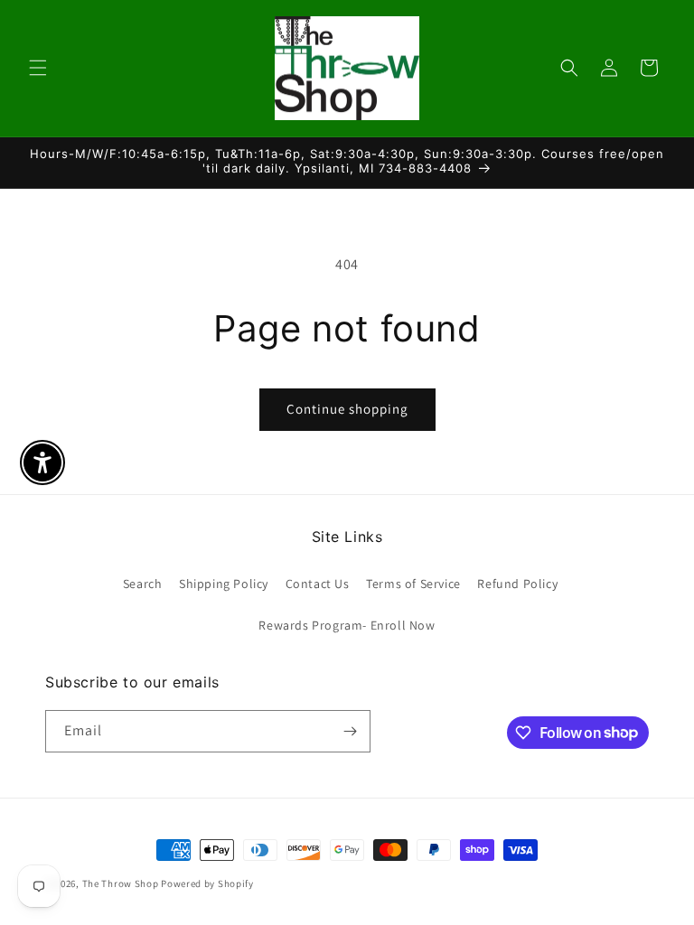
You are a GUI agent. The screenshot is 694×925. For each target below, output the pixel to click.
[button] (38, 68)
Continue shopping (347, 408)
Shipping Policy (223, 583)
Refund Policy (517, 583)
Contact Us (318, 583)
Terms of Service (413, 583)
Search (143, 583)
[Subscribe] (350, 731)
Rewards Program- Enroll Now (346, 625)
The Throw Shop (120, 883)
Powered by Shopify (207, 883)
